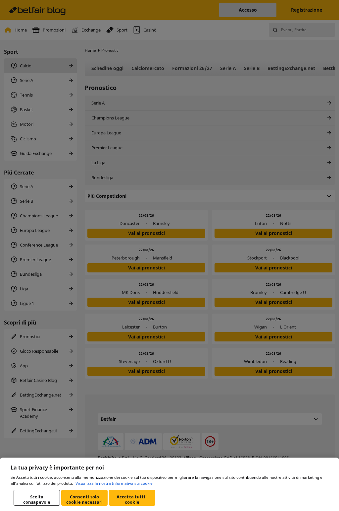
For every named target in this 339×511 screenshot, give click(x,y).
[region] (169, 484)
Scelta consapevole (36, 499)
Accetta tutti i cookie (132, 499)
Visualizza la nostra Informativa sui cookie (114, 483)
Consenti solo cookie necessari (84, 499)
